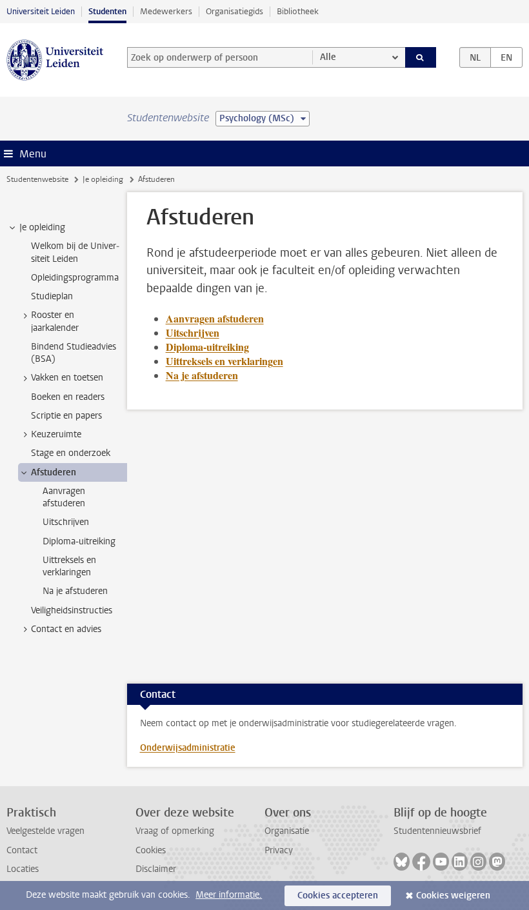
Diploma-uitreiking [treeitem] (79, 541)
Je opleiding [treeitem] (42, 227)
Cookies (150, 850)
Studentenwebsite (37, 179)
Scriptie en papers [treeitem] (66, 416)
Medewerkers (166, 11)
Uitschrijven (192, 332)
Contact (21, 850)
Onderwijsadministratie (187, 748)
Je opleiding (103, 179)
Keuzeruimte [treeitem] (56, 434)
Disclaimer (155, 869)
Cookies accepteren (337, 895)
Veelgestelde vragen (45, 831)
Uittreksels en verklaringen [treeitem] (69, 566)
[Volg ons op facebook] (421, 862)
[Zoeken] (420, 57)
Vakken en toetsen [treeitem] (67, 377)
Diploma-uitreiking (207, 346)
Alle (328, 57)
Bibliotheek (298, 11)
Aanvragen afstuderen (215, 318)
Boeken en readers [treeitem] (68, 397)
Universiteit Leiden (40, 11)
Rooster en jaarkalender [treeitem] (55, 321)
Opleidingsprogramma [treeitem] (75, 278)
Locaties (22, 869)
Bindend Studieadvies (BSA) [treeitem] (73, 353)
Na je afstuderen (202, 375)
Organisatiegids (234, 11)
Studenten (107, 11)
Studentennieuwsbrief (437, 831)
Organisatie (286, 831)
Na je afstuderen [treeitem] (75, 591)
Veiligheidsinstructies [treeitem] (71, 610)
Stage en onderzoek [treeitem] (70, 453)
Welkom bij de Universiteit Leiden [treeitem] (75, 252)
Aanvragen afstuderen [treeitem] (64, 497)
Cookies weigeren (453, 895)
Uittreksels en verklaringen (224, 360)
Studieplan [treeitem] (52, 296)
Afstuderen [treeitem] (53, 472)
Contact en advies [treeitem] (66, 629)
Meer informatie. (228, 895)
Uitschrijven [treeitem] (66, 522)
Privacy (278, 850)
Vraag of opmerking (174, 831)
